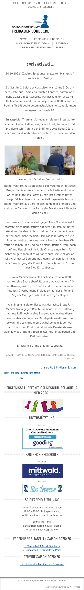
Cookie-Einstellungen (41, 6)
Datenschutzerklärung (42, 2)
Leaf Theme (51, 586)
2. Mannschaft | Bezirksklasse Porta (42, 550)
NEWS (23, 39)
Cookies (64, 2)
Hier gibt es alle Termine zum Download (42, 564)
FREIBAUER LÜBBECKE (48, 39)
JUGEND (61, 43)
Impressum (19, 2)
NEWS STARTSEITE (54, 355)
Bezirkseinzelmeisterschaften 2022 (22, 372)
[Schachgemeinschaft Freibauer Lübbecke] (42, 32)
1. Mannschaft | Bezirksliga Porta (42, 546)
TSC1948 (19, 355)
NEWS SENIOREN (36, 355)
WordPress (75, 586)
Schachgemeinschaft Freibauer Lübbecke (46, 580)
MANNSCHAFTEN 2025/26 (31, 43)
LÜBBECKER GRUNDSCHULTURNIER (41, 47)
